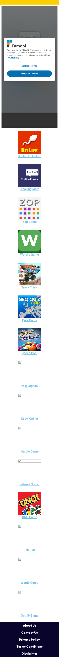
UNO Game (29, 517)
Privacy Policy (29, 639)
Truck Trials (29, 287)
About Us (29, 625)
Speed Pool (29, 353)
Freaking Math (29, 189)
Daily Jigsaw (29, 386)
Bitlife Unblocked (29, 156)
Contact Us (29, 632)
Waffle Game (29, 583)
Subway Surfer (30, 484)
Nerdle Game (30, 451)
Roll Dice (29, 550)
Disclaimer (29, 653)
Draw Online (29, 418)
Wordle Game (29, 254)
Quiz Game (29, 320)
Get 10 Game (29, 615)
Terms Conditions (29, 646)
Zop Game (29, 222)
